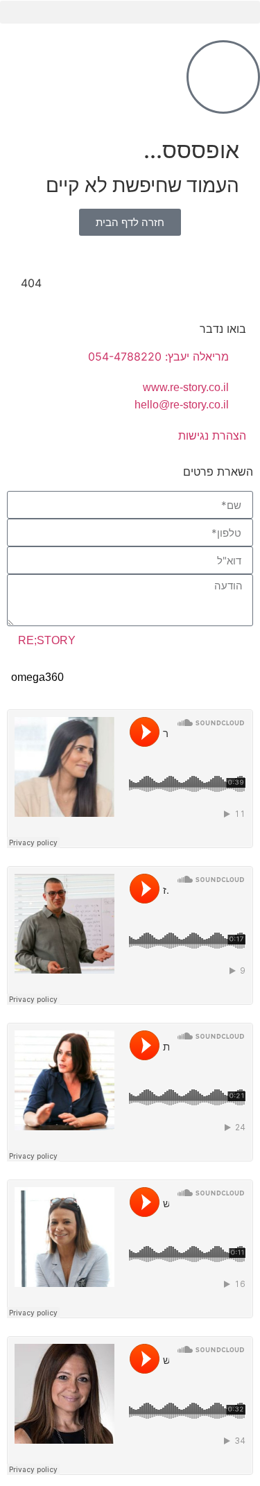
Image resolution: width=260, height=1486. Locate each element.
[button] (130, 12)
